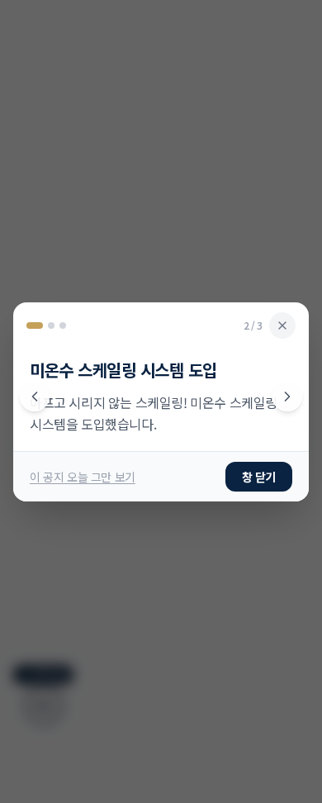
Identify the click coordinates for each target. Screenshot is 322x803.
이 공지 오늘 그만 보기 (82, 476)
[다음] (287, 396)
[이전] (35, 396)
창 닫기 (259, 476)
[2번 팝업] (46, 325)
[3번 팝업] (62, 325)
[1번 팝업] (30, 325)
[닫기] (282, 325)
